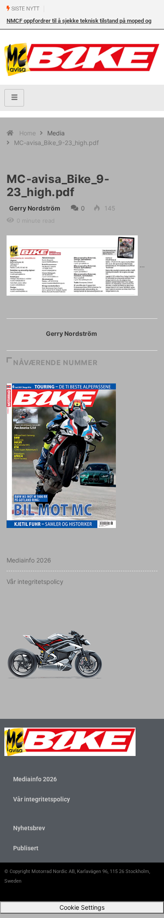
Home (27, 133)
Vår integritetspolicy (35, 581)
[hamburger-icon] (14, 98)
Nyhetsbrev (29, 828)
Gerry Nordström (34, 208)
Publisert (25, 848)
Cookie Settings (82, 907)
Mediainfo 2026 (29, 560)
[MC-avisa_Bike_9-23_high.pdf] (72, 265)
